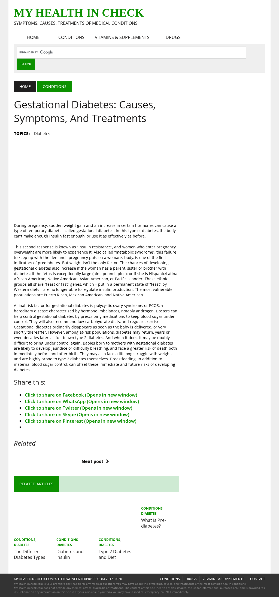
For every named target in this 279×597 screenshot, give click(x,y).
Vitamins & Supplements (122, 37)
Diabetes (21, 545)
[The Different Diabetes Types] (33, 532)
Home (33, 37)
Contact (257, 579)
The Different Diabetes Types (29, 554)
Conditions (71, 37)
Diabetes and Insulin (70, 554)
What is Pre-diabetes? (153, 523)
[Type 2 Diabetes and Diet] (118, 532)
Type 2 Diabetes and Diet (115, 554)
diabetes (42, 133)
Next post (92, 461)
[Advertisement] (96, 176)
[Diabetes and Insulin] (75, 532)
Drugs (173, 37)
